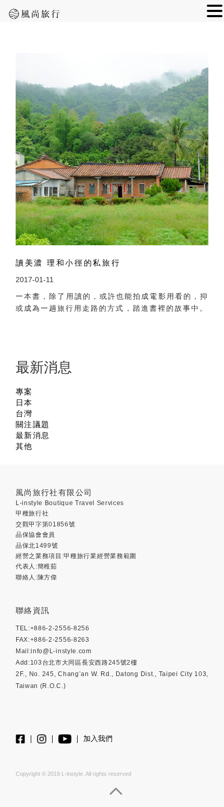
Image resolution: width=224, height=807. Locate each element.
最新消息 (32, 435)
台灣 (24, 413)
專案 (24, 392)
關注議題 (32, 424)
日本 (24, 403)
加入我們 (98, 739)
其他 (24, 446)
